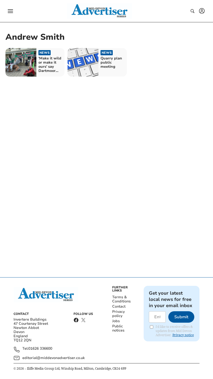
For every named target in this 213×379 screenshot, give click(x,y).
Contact (118, 306)
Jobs (116, 321)
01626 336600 (40, 349)
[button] (10, 11)
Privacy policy (118, 313)
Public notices (118, 328)
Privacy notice (183, 335)
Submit (181, 317)
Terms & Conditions (121, 299)
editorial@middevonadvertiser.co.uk (53, 357)
